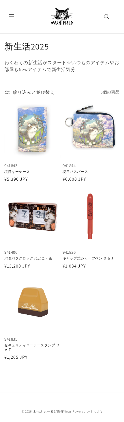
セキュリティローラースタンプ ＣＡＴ (32, 347)
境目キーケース (17, 171)
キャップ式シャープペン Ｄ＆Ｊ (88, 258)
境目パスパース (75, 171)
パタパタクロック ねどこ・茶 (28, 258)
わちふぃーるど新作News (52, 411)
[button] (11, 16)
